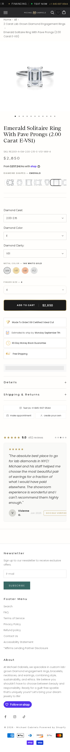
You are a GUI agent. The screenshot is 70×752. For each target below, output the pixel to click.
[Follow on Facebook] (5, 717)
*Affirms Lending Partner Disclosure (26, 648)
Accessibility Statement (18, 642)
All (15, 19)
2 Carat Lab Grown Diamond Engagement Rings (34, 24)
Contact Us (11, 636)
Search (8, 606)
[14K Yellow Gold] (16, 270)
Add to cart (35, 305)
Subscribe (17, 585)
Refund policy (12, 630)
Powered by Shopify (52, 727)
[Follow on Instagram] (15, 717)
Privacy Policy (12, 624)
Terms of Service (14, 618)
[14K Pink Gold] (25, 270)
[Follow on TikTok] (24, 717)
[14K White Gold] (7, 270)
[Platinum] (34, 270)
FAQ (6, 612)
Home (7, 19)
